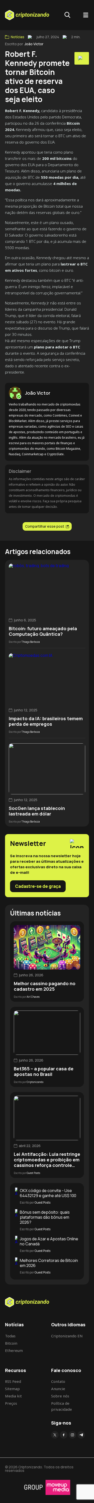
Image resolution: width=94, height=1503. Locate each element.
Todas (10, 1335)
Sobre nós (60, 1395)
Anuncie (58, 1388)
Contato (58, 1381)
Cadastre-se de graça (38, 886)
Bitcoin (11, 1343)
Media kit (13, 1395)
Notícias (17, 37)
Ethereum (14, 1350)
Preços (11, 1403)
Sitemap (12, 1388)
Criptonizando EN (67, 1335)
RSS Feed (13, 1381)
